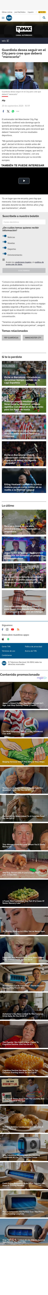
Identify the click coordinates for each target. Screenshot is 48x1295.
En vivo (42, 12)
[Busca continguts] (44, 18)
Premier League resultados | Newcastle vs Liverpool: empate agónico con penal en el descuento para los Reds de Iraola (23, 405)
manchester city (33, 337)
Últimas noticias (7, 12)
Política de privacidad (33, 646)
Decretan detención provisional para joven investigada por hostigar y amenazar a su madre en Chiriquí (24, 609)
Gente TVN (6, 646)
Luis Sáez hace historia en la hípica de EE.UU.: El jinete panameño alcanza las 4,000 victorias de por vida (23, 581)
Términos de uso (8, 651)
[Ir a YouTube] (13, 629)
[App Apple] (3, 639)
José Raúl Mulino (20, 12)
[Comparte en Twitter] (8, 111)
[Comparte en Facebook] (3, 111)
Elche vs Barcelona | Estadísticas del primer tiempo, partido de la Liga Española (22, 380)
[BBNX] (4, 663)
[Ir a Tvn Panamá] (23, 18)
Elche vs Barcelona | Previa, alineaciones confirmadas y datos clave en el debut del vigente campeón (22, 459)
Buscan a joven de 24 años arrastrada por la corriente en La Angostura (22, 529)
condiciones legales (23, 262)
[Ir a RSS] (19, 629)
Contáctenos (7, 655)
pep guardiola (11, 337)
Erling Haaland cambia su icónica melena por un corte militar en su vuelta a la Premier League (23, 487)
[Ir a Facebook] (3, 629)
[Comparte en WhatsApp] (12, 111)
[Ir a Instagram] (7, 629)
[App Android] (9, 639)
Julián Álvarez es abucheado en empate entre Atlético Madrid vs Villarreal (22, 433)
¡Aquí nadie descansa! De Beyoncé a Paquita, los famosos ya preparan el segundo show (23, 555)
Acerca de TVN (31, 651)
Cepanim (31, 12)
